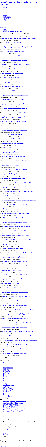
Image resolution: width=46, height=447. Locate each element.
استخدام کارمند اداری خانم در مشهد (9, 414)
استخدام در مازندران (6, 371)
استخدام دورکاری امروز (7, 431)
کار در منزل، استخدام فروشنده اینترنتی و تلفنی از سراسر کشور (16, 274)
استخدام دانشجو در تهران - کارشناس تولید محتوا (12, 73)
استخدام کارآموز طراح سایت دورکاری (10, 68)
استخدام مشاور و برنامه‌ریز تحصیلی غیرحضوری (12, 300)
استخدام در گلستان (6, 387)
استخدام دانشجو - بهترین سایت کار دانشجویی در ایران (12, 31)
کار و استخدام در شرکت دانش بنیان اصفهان (11, 42)
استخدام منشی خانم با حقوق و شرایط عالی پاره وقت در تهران (16, 90)
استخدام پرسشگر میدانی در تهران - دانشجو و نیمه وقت (14, 305)
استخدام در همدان (6, 380)
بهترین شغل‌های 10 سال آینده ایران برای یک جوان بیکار (14, 353)
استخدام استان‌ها (6, 14)
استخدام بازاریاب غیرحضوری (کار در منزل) (11, 243)
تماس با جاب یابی (6, 430)
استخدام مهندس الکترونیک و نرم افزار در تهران (12, 287)
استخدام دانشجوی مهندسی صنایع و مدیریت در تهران (13, 178)
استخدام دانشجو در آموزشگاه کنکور (10, 147)
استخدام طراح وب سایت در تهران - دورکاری (11, 55)
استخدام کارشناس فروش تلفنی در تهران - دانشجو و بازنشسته (16, 296)
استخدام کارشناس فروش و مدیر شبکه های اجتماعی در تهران (15, 265)
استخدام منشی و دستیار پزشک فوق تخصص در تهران (14, 187)
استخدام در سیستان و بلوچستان (8, 385)
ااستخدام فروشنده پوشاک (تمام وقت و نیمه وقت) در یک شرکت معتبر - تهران (19, 38)
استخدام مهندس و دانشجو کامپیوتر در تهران (12, 278)
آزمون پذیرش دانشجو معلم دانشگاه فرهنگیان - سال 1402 (15, 108)
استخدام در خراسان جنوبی (7, 390)
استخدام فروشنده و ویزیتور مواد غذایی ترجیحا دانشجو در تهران (16, 226)
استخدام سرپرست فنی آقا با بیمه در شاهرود (11, 412)
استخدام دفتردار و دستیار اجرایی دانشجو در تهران (13, 125)
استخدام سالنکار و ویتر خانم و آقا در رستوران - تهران (12, 405)
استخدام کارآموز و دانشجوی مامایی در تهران (12, 134)
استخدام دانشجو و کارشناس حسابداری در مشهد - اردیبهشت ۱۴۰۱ (16, 313)
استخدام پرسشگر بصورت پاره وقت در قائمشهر (12, 248)
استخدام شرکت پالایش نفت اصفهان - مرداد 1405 (12, 407)
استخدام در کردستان (6, 393)
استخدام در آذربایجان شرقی (8, 368)
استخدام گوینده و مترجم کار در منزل (10, 152)
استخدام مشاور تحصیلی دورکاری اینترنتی (11, 195)
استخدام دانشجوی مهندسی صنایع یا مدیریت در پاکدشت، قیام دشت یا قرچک (19, 200)
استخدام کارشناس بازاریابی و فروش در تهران (12, 138)
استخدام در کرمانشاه (6, 386)
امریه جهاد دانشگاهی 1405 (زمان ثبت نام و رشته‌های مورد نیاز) (14, 401)
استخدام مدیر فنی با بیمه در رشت (9, 413)
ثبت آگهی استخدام (6, 18)
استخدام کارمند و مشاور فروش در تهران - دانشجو (13, 99)
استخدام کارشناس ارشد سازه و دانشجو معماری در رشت (15, 292)
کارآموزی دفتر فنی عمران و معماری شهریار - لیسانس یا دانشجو (16, 64)
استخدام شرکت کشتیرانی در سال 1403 (11, 77)
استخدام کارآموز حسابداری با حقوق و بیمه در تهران (13, 257)
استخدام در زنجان (6, 378)
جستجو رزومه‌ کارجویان (7, 17)
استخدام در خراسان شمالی (8, 392)
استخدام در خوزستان (6, 373)
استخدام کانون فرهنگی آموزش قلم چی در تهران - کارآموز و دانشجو (17, 47)
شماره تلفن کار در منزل (7, 434)
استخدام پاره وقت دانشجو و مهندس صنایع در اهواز (13, 117)
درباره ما (4, 19)
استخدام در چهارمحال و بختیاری (8, 389)
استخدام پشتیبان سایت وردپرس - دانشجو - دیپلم (13, 103)
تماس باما (4, 20)
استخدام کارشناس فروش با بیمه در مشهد (10, 404)
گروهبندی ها (5, 30)
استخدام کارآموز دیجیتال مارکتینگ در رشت (11, 173)
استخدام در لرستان (6, 394)
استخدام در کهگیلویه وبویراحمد (8, 396)
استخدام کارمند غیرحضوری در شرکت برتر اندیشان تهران (14, 222)
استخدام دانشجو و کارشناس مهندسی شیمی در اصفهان (14, 130)
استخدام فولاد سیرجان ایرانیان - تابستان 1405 (11, 402)
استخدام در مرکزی (6, 381)
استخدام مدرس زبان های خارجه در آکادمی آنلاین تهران (14, 156)
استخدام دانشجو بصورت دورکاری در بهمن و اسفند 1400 (14, 327)
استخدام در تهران (6, 362)
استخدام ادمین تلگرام (7, 432)
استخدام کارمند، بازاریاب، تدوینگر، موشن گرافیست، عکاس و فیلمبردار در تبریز (19, 340)
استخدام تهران (5, 12)
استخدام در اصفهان (6, 364)
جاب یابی (4, 29)
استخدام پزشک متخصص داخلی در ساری (10, 415)
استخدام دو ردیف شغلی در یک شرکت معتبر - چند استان (13, 403)
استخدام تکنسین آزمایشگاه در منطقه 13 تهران (11, 406)
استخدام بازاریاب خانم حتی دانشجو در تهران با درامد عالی (14, 60)
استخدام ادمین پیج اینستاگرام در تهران (10, 283)
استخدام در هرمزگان (6, 374)
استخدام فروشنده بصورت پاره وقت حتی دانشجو (13, 143)
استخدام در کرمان (6, 375)
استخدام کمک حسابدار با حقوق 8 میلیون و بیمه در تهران (14, 261)
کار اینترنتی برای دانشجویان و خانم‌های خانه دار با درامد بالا (15, 318)
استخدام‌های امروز (6, 16)
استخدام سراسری (6, 363)
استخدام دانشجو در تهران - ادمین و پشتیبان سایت (13, 51)
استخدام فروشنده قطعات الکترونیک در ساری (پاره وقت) (14, 230)
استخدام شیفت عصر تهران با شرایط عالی (11, 208)
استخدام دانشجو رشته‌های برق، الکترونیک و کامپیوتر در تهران (15, 213)
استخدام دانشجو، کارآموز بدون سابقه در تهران (12, 86)
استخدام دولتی (5, 11)
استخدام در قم (5, 376)
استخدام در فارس (6, 369)
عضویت (1, 27)
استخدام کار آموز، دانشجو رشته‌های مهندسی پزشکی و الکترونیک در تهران (18, 335)
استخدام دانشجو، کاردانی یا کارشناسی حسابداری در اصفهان (15, 235)
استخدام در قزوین (6, 377)
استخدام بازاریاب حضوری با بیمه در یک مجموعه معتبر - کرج (14, 408)
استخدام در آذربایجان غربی (7, 388)
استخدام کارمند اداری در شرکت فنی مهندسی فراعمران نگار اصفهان (17, 331)
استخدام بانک (5, 15)
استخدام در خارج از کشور (7, 384)
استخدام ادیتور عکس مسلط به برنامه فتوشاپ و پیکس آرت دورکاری (17, 182)
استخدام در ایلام (6, 395)
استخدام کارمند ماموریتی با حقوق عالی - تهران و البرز (13, 410)
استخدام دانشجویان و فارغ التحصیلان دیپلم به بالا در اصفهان (15, 344)
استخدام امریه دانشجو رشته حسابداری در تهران (12, 348)
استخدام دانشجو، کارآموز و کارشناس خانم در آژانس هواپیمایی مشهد (17, 191)
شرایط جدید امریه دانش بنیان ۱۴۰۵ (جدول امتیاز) (12, 411)
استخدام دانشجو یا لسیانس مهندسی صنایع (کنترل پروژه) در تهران (16, 239)
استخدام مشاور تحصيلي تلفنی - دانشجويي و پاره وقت (14, 82)
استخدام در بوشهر (6, 379)
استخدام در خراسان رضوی (8, 367)
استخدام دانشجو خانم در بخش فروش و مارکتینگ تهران (14, 121)
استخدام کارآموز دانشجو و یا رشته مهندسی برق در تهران (14, 112)
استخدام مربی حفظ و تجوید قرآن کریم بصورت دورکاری (14, 169)
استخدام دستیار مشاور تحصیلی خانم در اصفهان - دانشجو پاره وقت (17, 252)
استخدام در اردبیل (6, 391)
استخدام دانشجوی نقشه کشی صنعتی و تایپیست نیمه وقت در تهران (17, 322)
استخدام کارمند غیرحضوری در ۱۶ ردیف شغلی (12, 217)
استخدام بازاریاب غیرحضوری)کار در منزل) (11, 270)
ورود (5, 27)
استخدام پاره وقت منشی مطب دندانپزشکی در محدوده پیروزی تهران (17, 309)
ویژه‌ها (4, 10)
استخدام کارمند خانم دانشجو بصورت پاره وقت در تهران (14, 160)
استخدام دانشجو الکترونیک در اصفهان (10, 165)
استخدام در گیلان (6, 370)
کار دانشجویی (5, 429)
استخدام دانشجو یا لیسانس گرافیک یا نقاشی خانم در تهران (15, 204)
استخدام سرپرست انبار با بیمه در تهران (10, 409)
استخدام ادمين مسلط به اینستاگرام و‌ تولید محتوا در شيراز (15, 95)
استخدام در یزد (5, 372)
